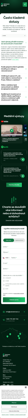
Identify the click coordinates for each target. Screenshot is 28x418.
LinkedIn (4, 385)
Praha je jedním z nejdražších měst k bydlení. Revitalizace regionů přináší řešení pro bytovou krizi (13, 154)
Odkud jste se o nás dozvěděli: (13, 275)
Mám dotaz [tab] (8, 240)
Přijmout (14, 402)
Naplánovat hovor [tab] (19, 240)
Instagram (12, 385)
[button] (26, 387)
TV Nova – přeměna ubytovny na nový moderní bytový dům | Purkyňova (10, 140)
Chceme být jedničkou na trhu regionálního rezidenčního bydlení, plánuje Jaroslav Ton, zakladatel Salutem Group (12, 170)
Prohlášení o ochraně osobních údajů (18, 414)
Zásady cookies (5, 414)
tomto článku (15, 59)
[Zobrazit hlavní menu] (25, 4)
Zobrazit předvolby (14, 411)
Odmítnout (14, 407)
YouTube (8, 385)
